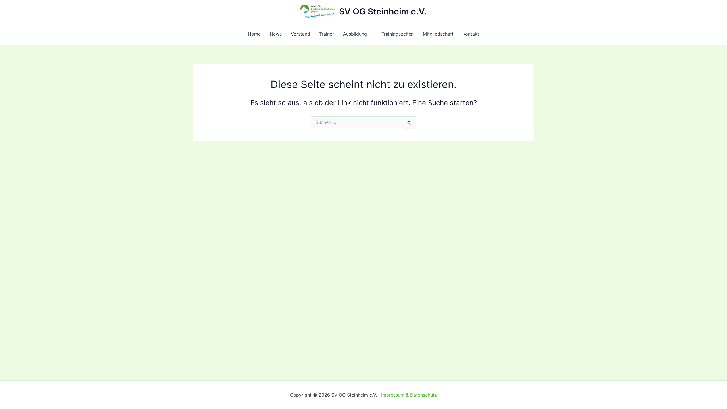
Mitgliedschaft (438, 34)
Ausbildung (355, 34)
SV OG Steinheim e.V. (383, 11)
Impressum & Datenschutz (409, 395)
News (276, 34)
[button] (370, 33)
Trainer (326, 34)
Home (254, 34)
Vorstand (300, 34)
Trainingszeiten (397, 34)
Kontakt (471, 34)
